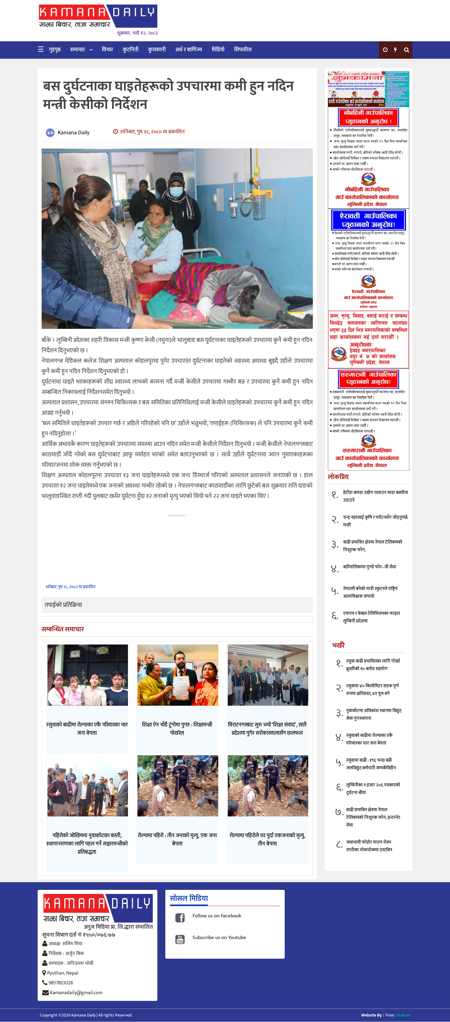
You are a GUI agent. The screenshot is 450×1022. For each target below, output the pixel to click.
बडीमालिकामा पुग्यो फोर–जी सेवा (369, 567)
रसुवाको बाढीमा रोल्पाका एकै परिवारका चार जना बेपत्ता (369, 739)
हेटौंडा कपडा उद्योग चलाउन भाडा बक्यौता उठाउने (375, 496)
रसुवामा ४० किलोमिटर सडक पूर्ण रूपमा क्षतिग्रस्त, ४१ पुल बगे (372, 690)
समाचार (77, 49)
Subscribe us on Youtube (219, 938)
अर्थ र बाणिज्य (188, 49)
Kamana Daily (73, 132)
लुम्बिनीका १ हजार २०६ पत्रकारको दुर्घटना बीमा (373, 789)
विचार (107, 49)
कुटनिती (130, 49)
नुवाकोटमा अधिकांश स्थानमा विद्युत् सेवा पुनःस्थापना (373, 715)
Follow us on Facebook (217, 916)
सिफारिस (243, 49)
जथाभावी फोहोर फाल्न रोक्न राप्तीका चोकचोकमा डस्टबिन (369, 846)
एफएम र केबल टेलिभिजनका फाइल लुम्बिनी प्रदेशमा (371, 617)
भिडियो (218, 49)
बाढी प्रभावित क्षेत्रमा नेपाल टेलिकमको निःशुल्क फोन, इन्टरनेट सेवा (373, 817)
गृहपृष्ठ (55, 49)
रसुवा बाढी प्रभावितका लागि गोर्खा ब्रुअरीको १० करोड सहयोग (373, 665)
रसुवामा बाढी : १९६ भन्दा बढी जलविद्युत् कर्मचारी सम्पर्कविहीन (371, 764)
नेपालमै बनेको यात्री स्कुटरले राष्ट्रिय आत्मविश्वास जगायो (370, 592)
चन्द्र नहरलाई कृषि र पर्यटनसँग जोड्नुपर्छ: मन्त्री (375, 521)
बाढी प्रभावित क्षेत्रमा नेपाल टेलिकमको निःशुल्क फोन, (372, 546)
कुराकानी (157, 49)
